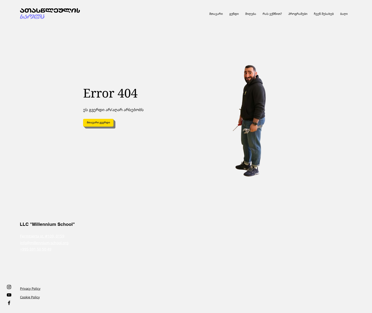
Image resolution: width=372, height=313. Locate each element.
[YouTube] (9, 295)
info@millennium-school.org (44, 242)
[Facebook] (9, 303)
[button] (298, 13)
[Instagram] (9, 287)
